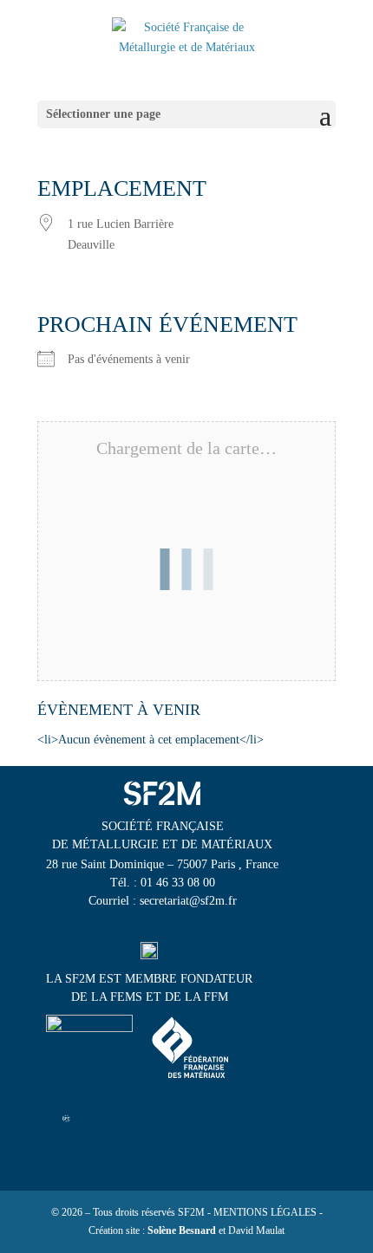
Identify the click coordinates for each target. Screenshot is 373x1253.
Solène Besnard (181, 1230)
